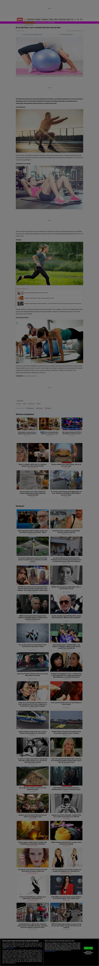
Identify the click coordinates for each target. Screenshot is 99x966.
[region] (49, 952)
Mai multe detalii (10, 947)
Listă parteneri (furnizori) (50, 951)
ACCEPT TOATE (88, 948)
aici (11, 957)
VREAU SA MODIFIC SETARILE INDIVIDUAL (88, 952)
